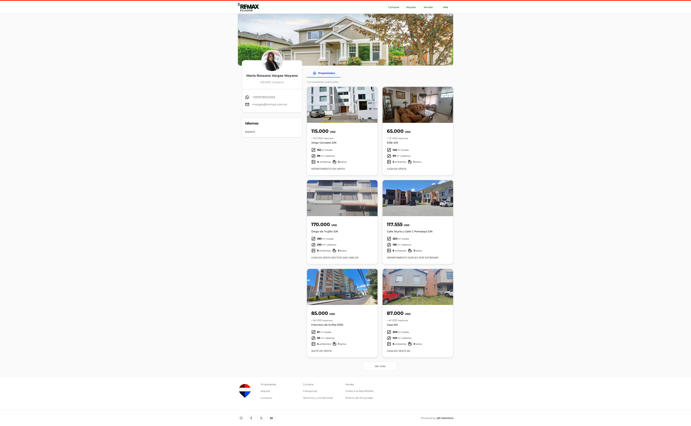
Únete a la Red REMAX (359, 391)
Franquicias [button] (310, 391)
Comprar (393, 7)
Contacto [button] (266, 398)
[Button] (372, 104)
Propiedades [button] (268, 384)
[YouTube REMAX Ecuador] (271, 418)
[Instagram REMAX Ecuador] (241, 418)
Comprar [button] (308, 384)
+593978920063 (263, 97)
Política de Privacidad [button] (359, 398)
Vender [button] (349, 384)
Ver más (380, 366)
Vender (428, 7)
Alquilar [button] (265, 391)
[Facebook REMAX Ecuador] (251, 418)
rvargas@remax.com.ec (269, 104)
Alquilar (411, 7)
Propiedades (326, 73)
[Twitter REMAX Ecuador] (261, 418)
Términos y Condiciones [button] (318, 398)
